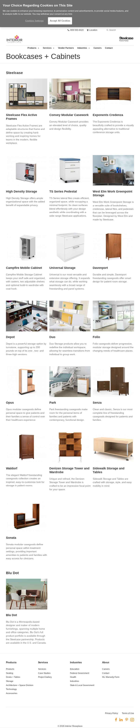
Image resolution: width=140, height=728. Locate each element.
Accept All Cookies (60, 20)
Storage (9, 681)
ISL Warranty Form (110, 677)
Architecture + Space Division (19, 685)
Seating (9, 673)
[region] (70, 13)
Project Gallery (45, 677)
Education (74, 669)
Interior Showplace (73, 726)
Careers (98, 48)
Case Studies (44, 673)
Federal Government (79, 673)
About (105, 662)
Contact (109, 48)
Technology (11, 689)
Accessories (11, 693)
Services (47, 48)
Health (73, 677)
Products (31, 48)
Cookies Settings (34, 20)
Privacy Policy (111, 713)
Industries (82, 48)
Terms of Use (128, 713)
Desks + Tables (13, 677)
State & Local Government (82, 685)
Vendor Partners (66, 48)
